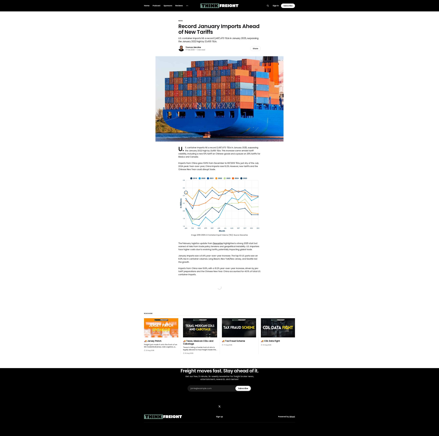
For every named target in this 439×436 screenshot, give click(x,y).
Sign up (219, 416)
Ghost (292, 416)
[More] (187, 6)
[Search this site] (268, 6)
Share (255, 48)
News (180, 21)
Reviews (179, 5)
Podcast (156, 5)
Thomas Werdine (193, 47)
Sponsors (168, 5)
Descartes (218, 243)
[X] (219, 406)
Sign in (276, 5)
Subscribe (288, 6)
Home (146, 5)
